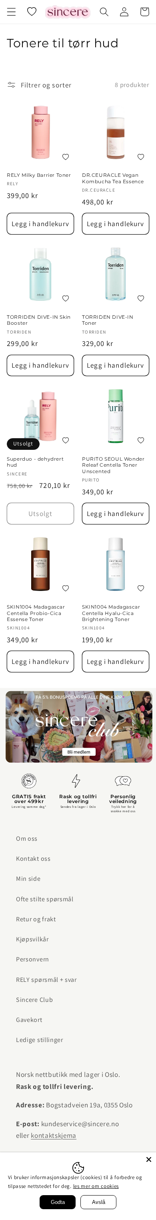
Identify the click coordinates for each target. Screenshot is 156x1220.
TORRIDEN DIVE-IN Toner (108, 320)
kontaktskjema (53, 1135)
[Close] (149, 1159)
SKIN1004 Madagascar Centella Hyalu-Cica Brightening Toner (111, 613)
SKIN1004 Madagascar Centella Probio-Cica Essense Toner (36, 613)
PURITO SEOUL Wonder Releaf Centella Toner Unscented (113, 465)
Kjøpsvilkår (32, 939)
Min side (28, 878)
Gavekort (29, 1020)
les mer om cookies (96, 1186)
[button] (11, 12)
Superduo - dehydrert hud (35, 462)
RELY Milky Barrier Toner (39, 175)
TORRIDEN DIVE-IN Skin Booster (39, 320)
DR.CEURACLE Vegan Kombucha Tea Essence (113, 178)
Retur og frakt (36, 919)
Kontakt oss (33, 858)
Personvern (32, 959)
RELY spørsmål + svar (46, 979)
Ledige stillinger (39, 1040)
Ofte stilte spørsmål (45, 899)
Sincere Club (34, 999)
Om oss (27, 838)
